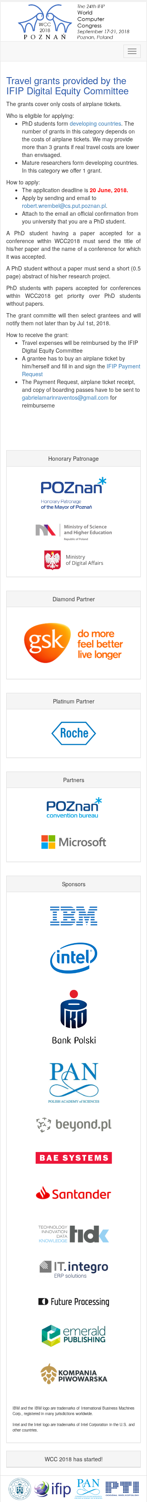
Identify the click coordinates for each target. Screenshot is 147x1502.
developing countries (95, 123)
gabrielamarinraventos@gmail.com (65, 397)
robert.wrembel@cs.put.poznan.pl (64, 205)
